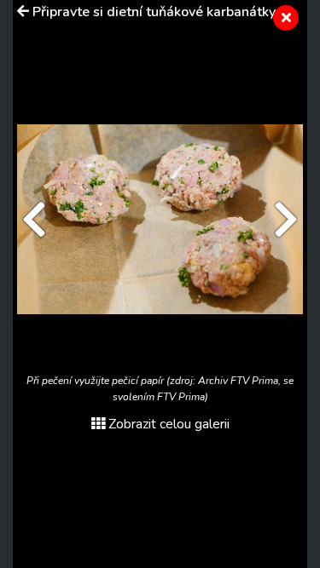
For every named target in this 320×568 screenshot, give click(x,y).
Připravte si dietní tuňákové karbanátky (154, 12)
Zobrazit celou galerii (169, 424)
